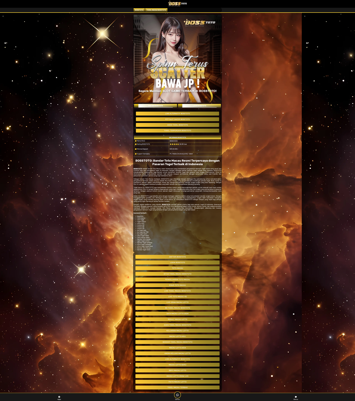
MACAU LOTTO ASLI (177, 336)
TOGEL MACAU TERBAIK (177, 387)
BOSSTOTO (174, 141)
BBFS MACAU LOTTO (177, 370)
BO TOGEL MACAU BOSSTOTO (177, 308)
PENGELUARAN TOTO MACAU (177, 279)
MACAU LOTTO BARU (177, 365)
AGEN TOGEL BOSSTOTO (177, 125)
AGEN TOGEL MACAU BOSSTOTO (177, 325)
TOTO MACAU (177, 268)
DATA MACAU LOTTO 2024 (177, 314)
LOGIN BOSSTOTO (177, 262)
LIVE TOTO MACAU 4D (177, 296)
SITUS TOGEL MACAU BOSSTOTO (177, 274)
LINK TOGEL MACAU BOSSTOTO (177, 291)
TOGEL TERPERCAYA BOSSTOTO (177, 131)
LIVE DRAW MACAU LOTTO (177, 302)
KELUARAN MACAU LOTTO (177, 331)
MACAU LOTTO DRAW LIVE (177, 376)
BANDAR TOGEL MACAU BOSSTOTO (177, 342)
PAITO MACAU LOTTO (177, 382)
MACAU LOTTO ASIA (177, 348)
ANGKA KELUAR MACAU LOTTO (177, 353)
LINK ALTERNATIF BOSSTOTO (177, 113)
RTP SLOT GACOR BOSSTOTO (177, 119)
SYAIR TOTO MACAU (177, 285)
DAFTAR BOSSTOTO (177, 257)
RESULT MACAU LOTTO (177, 319)
